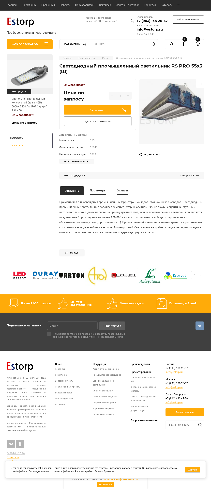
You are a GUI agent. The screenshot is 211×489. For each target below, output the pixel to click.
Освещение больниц (103, 414)
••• (178, 5)
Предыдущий (77, 175)
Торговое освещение (103, 408)
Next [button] (201, 275)
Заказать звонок (185, 412)
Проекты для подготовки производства (143, 398)
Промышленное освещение (107, 375)
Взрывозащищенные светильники (103, 383)
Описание (72, 190)
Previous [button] (194, 275)
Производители (84, 5)
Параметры (98, 190)
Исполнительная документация (139, 408)
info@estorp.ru (150, 29)
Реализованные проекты (67, 387)
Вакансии (105, 5)
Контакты (60, 369)
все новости (16, 145)
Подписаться (112, 325)
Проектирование (141, 372)
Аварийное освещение (104, 402)
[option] (171, 111)
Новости (65, 5)
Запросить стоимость (144, 420)
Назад (74, 252)
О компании (29, 5)
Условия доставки (64, 398)
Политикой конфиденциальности (121, 479)
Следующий (187, 175)
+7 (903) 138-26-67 (152, 21)
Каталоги (166, 5)
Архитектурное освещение (106, 369)
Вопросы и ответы (64, 381)
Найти (153, 44)
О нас (58, 364)
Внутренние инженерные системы (143, 389)
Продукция (48, 5)
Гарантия (150, 5)
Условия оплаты (63, 392)
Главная (12, 5)
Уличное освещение (103, 390)
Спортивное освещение (105, 396)
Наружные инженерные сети (143, 379)
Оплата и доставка (127, 5)
